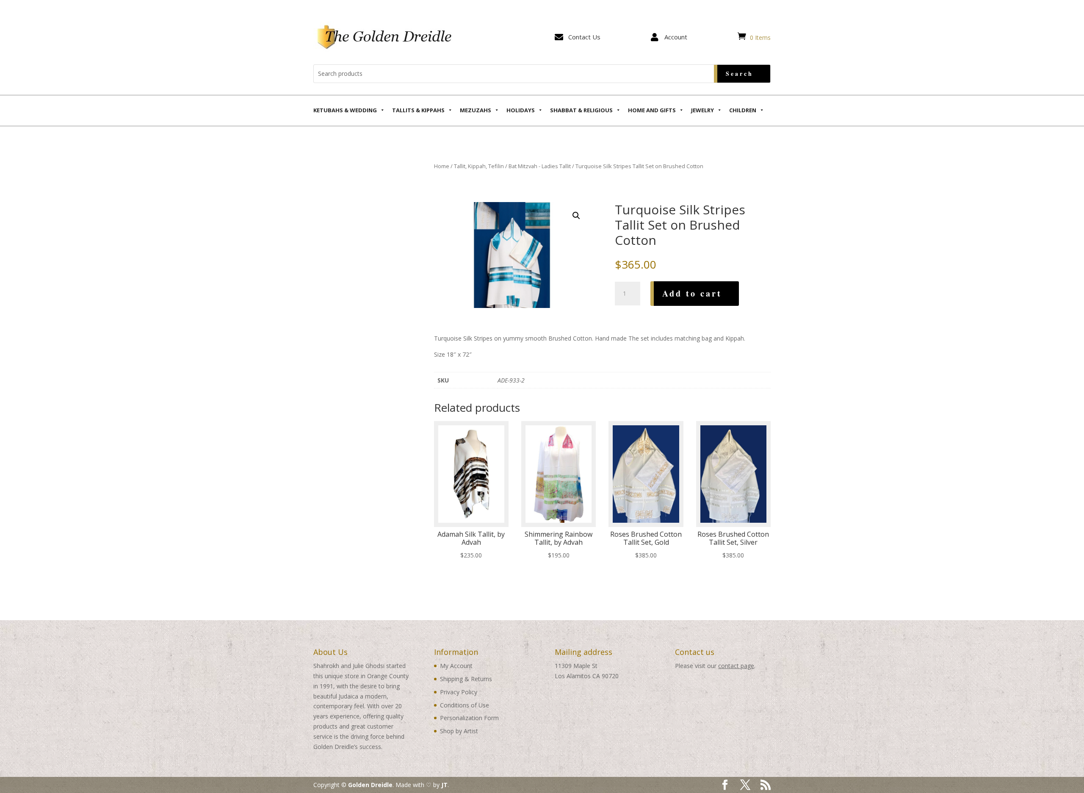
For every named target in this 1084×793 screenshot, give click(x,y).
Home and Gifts (652, 110)
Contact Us (584, 37)
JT (444, 785)
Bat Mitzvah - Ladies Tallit (540, 166)
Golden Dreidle (370, 785)
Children (742, 110)
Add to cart (692, 293)
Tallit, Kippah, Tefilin (479, 166)
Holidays (520, 110)
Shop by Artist (459, 731)
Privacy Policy (458, 692)
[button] (576, 215)
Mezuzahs (475, 110)
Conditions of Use (464, 705)
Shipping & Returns (466, 679)
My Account (456, 666)
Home (441, 166)
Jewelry (702, 110)
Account (675, 37)
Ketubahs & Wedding (345, 110)
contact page (736, 666)
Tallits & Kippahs (418, 110)
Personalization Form (469, 718)
